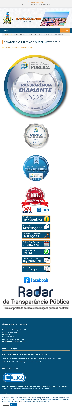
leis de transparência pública (32, 389)
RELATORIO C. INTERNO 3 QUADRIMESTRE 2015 (17, 47)
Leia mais (22, 401)
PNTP (10, 393)
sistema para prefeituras (25, 386)
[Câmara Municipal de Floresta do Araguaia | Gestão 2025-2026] (36, 18)
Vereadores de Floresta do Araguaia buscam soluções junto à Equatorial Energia (35, 4)
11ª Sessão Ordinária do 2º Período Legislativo (15, 362)
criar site (13, 386)
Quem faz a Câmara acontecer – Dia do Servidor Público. (18, 354)
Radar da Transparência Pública (23, 393)
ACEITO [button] (13, 405)
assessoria (46, 386)
